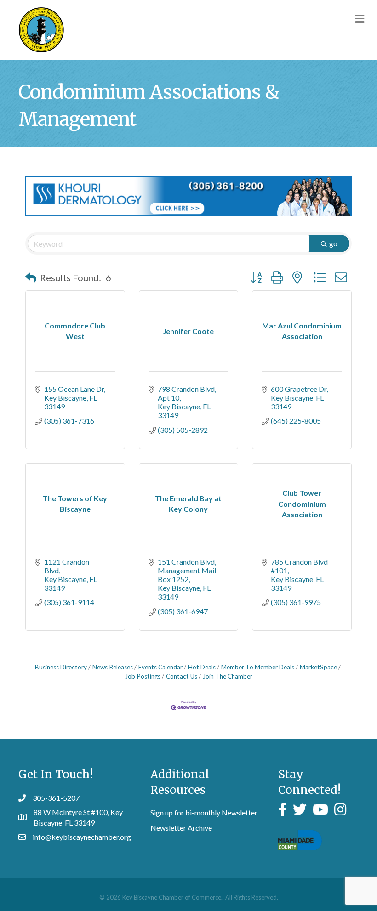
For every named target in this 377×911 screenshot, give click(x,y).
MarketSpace (318, 667)
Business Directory (61, 667)
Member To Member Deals (257, 667)
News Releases (112, 667)
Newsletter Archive (181, 827)
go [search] (333, 243)
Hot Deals (202, 667)
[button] (30, 277)
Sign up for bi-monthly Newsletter (203, 812)
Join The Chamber (227, 676)
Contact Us (181, 676)
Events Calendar (160, 667)
